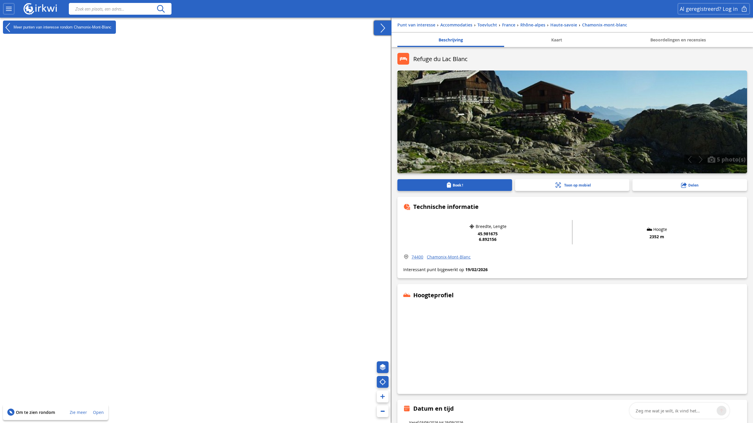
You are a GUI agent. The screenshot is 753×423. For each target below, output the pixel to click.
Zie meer (78, 412)
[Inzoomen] (383, 396)
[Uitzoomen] (383, 411)
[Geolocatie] (383, 382)
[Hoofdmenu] (9, 9)
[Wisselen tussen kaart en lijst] (383, 28)
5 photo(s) (730, 159)
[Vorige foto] (689, 159)
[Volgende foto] (700, 159)
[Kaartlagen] (383, 367)
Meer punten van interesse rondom (61, 27)
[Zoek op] (161, 9)
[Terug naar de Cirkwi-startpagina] (40, 9)
